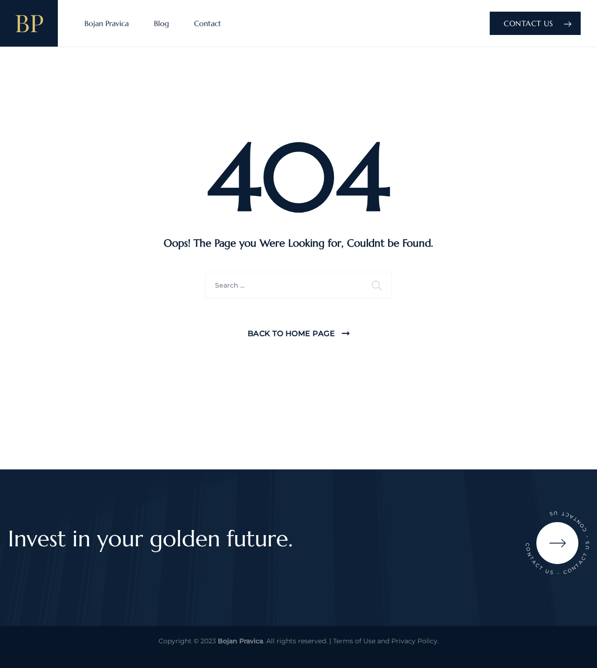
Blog (161, 23)
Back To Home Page (291, 333)
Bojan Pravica (106, 23)
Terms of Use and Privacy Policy (385, 641)
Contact (207, 23)
